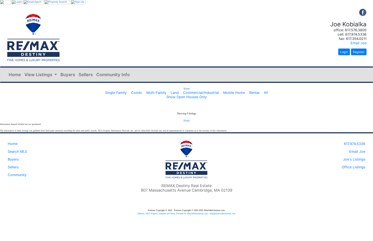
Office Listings (353, 167)
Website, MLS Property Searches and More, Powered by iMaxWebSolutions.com (173, 213)
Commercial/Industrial (201, 92)
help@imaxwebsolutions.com (222, 213)
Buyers (67, 74)
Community (17, 175)
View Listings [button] (38, 74)
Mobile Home (234, 92)
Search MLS (17, 151)
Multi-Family (156, 92)
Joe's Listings (354, 159)
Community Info (113, 74)
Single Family (116, 92)
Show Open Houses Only (186, 97)
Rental (254, 92)
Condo (136, 92)
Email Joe (359, 43)
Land (175, 92)
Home (15, 74)
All (266, 92)
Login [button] (344, 52)
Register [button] (359, 52)
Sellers (86, 74)
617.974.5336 (354, 144)
